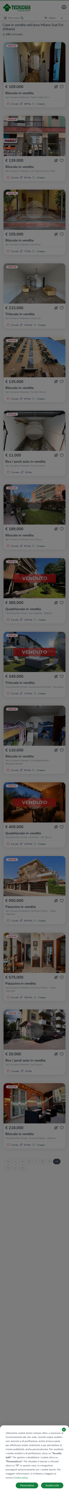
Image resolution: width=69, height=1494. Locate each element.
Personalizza (27, 1485)
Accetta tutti (52, 1485)
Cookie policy (20, 1477)
